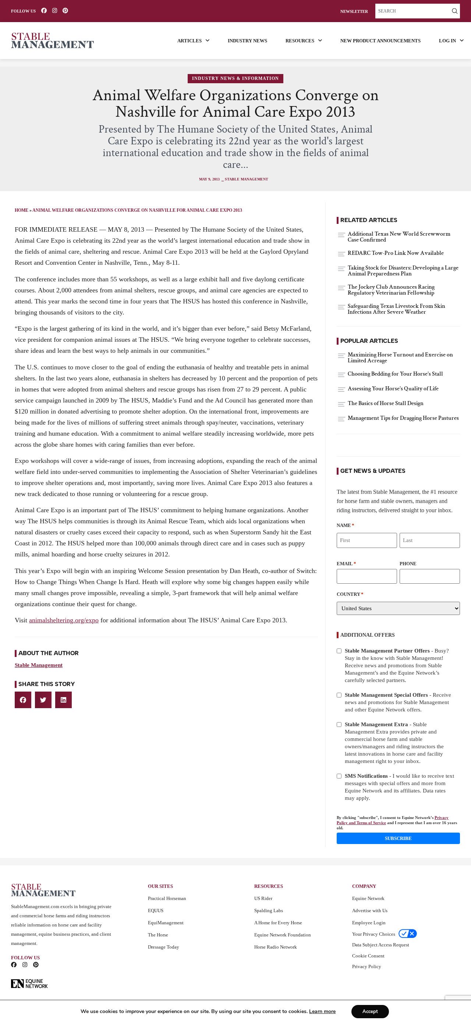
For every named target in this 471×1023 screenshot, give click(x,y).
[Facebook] (44, 10)
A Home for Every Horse (278, 922)
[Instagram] (54, 10)
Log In (447, 40)
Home (21, 210)
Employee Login (369, 922)
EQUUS (155, 910)
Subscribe (398, 838)
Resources (300, 40)
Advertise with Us (369, 910)
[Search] (455, 11)
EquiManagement (166, 922)
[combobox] (412, 11)
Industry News (247, 40)
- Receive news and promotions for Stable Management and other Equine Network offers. (398, 702)
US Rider (263, 898)
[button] (23, 700)
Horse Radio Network (275, 947)
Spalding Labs (268, 910)
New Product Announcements (380, 40)
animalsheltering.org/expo (64, 620)
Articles (189, 40)
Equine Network (368, 898)
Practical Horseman (167, 898)
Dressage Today (163, 947)
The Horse (158, 935)
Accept (370, 1011)
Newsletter (354, 12)
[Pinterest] (65, 10)
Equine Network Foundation (282, 935)
